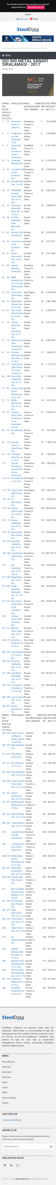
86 (8, 388)
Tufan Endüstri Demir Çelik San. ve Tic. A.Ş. (18, 784)
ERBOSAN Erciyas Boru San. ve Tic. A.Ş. (18, 871)
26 (3, 205)
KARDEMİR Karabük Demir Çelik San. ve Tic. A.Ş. (16, 196)
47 (3, 292)
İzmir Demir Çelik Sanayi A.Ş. (16, 295)
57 (3, 322)
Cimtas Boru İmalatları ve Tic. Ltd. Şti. (17, 688)
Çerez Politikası (9, 1098)
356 (8, 814)
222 (4, 616)
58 (8, 277)
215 (8, 478)
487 (4, 979)
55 (3, 310)
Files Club (6, 1077)
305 (8, 661)
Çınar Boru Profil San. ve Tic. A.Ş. (17, 643)
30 (3, 217)
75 (8, 364)
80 (3, 430)
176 (8, 520)
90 (3, 454)
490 (8, 919)
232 (8, 733)
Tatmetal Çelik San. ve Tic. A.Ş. (17, 457)
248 (8, 553)
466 (4, 928)
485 (8, 781)
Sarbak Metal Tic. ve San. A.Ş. (17, 655)
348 (8, 673)
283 (4, 685)
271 (8, 763)
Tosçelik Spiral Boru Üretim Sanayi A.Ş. (17, 847)
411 (4, 889)
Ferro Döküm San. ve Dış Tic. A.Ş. (18, 922)
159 (4, 532)
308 (8, 697)
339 (4, 781)
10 (8, 121)
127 (4, 490)
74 (8, 340)
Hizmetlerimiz (8, 1062)
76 (8, 322)
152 (4, 508)
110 (8, 442)
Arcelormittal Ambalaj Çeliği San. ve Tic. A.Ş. (18, 973)
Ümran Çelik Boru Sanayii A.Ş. (17, 904)
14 (3, 160)
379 (8, 745)
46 (3, 277)
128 (4, 499)
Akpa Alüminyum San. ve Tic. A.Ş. (18, 913)
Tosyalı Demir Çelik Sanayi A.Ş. (17, 556)
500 (4, 988)
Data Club (6, 1067)
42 (8, 232)
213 (4, 601)
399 (8, 823)
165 (8, 499)
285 (8, 577)
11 (8, 133)
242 (4, 652)
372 (4, 832)
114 (4, 478)
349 (4, 814)
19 (8, 160)
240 (8, 376)
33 (8, 205)
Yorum (5, 1087)
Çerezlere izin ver (36, 7)
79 (8, 400)
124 (8, 454)
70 (3, 388)
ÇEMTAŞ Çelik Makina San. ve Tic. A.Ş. (18, 805)
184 (4, 553)
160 (8, 508)
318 (8, 979)
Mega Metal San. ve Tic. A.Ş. (16, 580)
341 (4, 793)
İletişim (28, 14)
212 (4, 586)
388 (4, 856)
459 (4, 919)
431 (8, 793)
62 (3, 352)
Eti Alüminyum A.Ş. (16, 502)
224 (8, 901)
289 (4, 733)
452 (8, 706)
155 (4, 520)
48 (8, 265)
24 (3, 190)
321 (4, 763)
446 (4, 910)
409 (4, 877)
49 (8, 241)
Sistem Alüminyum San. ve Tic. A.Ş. (18, 796)
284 (4, 697)
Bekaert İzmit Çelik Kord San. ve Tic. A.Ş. (18, 964)
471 (8, 910)
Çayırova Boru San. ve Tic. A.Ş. (17, 700)
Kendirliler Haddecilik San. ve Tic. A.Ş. (18, 991)
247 (4, 673)
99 (8, 412)
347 (4, 802)
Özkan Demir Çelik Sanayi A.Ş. (17, 493)
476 (4, 949)
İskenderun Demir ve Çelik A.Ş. (16, 124)
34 (8, 190)
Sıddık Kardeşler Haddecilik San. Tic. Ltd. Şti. (17, 592)
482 (4, 970)
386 (4, 844)
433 (8, 754)
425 (8, 868)
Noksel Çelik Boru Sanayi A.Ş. (16, 535)
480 (4, 961)
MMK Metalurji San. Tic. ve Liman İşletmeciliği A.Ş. (17, 283)
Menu (8, 55)
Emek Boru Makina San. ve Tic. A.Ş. (18, 982)
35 (3, 241)
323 (4, 772)
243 (8, 685)
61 (8, 310)
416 (8, 802)
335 (8, 856)
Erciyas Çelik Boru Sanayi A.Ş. (17, 880)
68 (3, 376)
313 (4, 754)
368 (4, 823)
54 (8, 292)
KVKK (4, 1092)
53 (8, 301)
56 (8, 352)
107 (4, 463)
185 (8, 490)
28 (8, 181)
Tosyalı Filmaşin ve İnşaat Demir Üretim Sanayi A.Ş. (17, 469)
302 (8, 652)
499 (8, 586)
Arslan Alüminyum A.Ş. (16, 709)
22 (8, 169)
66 (3, 364)
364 (8, 772)
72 (3, 400)
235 (4, 628)
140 (8, 532)
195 (4, 565)
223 (8, 601)
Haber (5, 1082)
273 (8, 640)
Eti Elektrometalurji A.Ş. (18, 940)
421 (4, 901)
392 (4, 868)
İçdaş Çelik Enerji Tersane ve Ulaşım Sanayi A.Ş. (16, 151)
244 (4, 661)
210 (4, 577)
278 (8, 541)
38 (8, 217)
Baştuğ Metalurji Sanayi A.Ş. (16, 268)
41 (8, 253)
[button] (34, 19)
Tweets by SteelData (11, 1120)
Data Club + (7, 1072)
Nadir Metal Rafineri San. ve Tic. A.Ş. (17, 304)
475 (4, 937)
